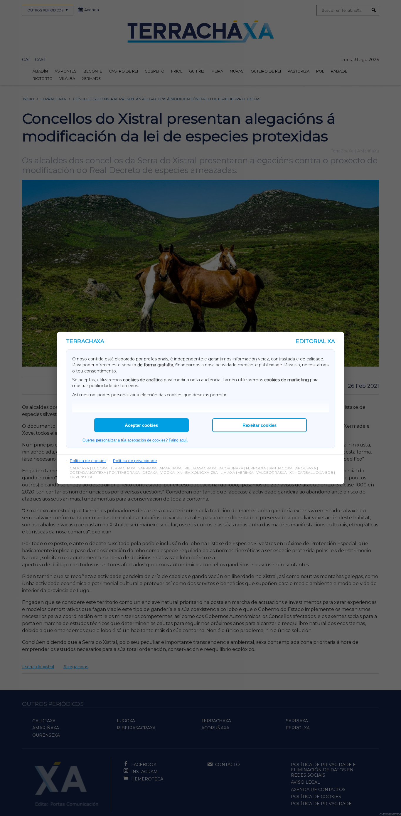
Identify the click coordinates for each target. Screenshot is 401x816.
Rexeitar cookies (259, 425)
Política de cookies (88, 460)
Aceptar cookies (141, 425)
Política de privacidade (135, 460)
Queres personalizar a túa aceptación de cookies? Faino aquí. (135, 440)
